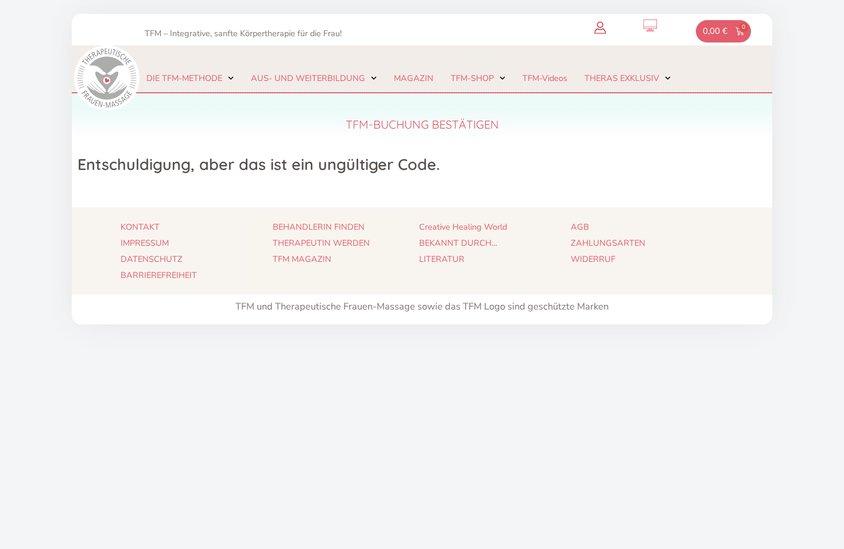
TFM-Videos (544, 78)
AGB (580, 227)
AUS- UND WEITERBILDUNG (308, 78)
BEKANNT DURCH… (458, 243)
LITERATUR (441, 259)
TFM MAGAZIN (302, 259)
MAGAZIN (413, 78)
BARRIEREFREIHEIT (159, 275)
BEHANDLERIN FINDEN (319, 227)
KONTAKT (140, 227)
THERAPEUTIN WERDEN (321, 243)
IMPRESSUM (145, 243)
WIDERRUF (593, 259)
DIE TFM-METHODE (184, 78)
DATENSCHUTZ (152, 259)
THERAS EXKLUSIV (621, 78)
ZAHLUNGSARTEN (608, 243)
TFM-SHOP (472, 78)
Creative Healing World (463, 227)
